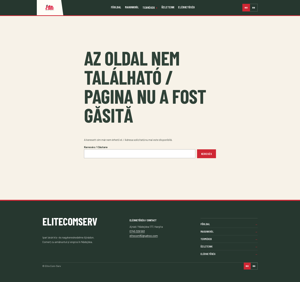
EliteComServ (69, 221)
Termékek (149, 7)
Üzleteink (167, 7)
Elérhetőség (186, 7)
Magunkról (132, 7)
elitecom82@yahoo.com (144, 235)
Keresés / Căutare (96, 147)
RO (253, 7)
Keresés (206, 153)
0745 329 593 (137, 231)
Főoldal (116, 7)
